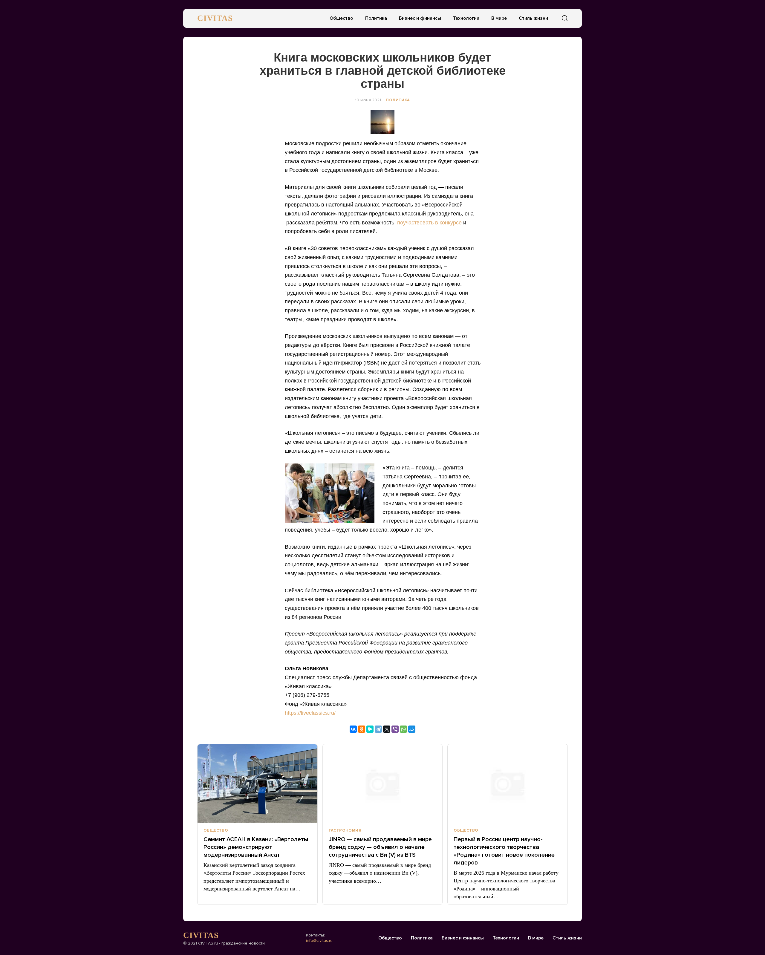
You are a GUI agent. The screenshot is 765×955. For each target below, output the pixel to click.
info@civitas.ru (319, 940)
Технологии (466, 18)
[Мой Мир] (411, 729)
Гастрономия (345, 830)
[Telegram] (378, 729)
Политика (376, 18)
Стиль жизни (533, 18)
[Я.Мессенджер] (370, 729)
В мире (499, 18)
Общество (341, 18)
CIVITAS (215, 18)
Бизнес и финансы (420, 18)
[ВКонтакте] (353, 729)
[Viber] (395, 729)
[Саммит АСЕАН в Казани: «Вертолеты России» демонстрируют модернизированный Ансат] (257, 783)
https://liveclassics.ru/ (310, 713)
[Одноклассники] (361, 729)
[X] (386, 729)
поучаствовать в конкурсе (429, 223)
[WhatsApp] (403, 729)
